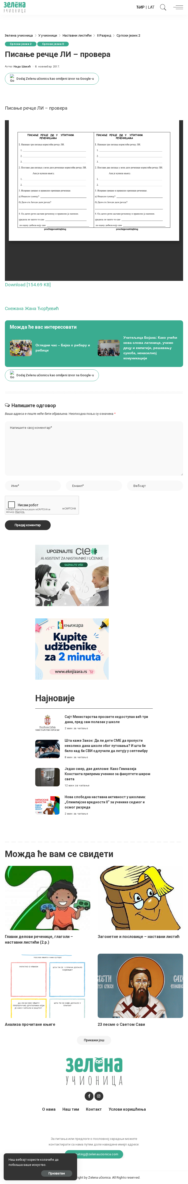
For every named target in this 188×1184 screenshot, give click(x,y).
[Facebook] (89, 1096)
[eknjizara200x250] (72, 648)
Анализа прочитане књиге (30, 1024)
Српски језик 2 (21, 44)
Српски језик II (53, 44)
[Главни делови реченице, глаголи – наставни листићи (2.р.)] (47, 898)
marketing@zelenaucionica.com (94, 1154)
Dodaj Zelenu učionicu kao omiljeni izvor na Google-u (55, 78)
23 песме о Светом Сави (121, 1024)
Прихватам (56, 1173)
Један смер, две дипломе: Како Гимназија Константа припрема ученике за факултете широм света (107, 774)
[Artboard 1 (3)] (72, 575)
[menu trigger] (177, 7)
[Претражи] (162, 7)
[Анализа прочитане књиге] (47, 986)
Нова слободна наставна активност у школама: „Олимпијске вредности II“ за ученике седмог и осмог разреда (105, 802)
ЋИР (140, 7)
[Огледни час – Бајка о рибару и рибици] (50, 348)
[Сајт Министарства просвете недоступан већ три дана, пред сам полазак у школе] (47, 723)
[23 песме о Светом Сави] (140, 986)
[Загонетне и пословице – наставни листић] (140, 898)
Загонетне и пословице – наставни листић (138, 936)
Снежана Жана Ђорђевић (32, 308)
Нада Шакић (22, 66)
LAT (151, 7)
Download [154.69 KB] (28, 284)
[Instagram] (98, 1096)
